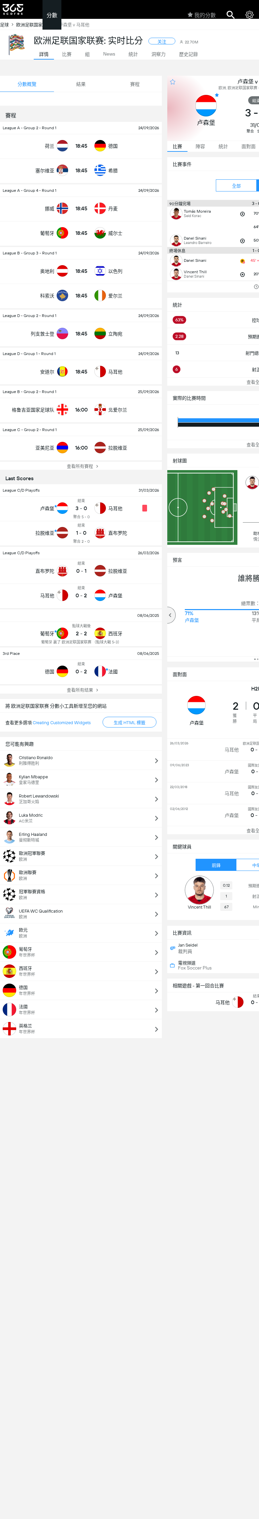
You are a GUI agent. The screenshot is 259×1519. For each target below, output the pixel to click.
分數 (52, 15)
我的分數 (205, 15)
